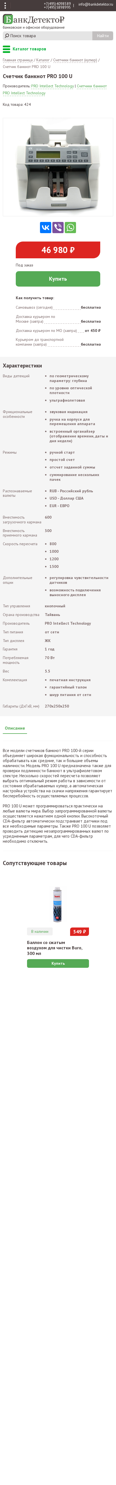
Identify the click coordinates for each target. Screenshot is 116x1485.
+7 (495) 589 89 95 (57, 7)
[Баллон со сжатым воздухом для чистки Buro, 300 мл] (58, 898)
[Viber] (58, 227)
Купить (58, 278)
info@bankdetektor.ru (96, 4)
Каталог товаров (6, 50)
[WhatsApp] (70, 227)
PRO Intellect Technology (52, 85)
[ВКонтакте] (45, 227)
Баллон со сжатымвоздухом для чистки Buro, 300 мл (54, 948)
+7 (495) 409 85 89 (57, 3)
